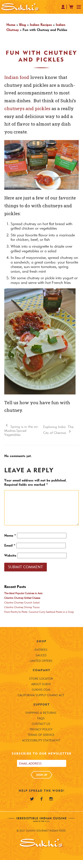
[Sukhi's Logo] (20, 7)
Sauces (41, 655)
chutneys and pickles (27, 108)
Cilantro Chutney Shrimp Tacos (22, 607)
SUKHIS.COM (41, 690)
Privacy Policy (41, 729)
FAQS (41, 718)
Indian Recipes (41, 25)
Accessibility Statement (41, 740)
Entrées (41, 650)
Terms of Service (41, 735)
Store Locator (41, 678)
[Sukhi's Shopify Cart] (71, 7)
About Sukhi (41, 684)
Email (9, 545)
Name (10, 535)
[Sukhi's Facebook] (41, 799)
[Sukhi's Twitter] (32, 799)
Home (10, 25)
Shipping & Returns (41, 713)
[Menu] (79, 7)
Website (10, 555)
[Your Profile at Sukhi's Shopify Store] (63, 7)
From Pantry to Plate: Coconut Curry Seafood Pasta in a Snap (39, 611)
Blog (22, 25)
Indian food (16, 77)
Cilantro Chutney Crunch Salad (22, 602)
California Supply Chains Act (41, 695)
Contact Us (41, 724)
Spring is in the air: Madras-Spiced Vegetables (21, 431)
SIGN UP (41, 774)
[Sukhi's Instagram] (51, 799)
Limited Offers (41, 661)
